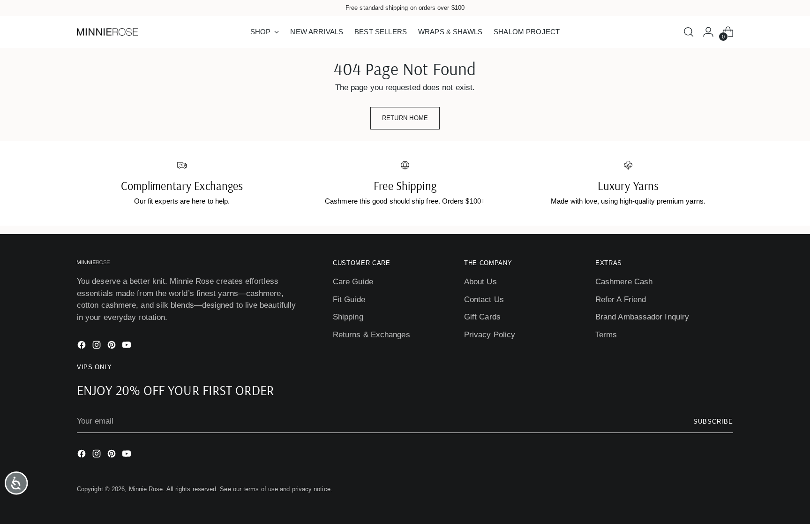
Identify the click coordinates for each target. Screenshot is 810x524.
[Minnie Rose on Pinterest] (112, 346)
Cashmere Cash (623, 281)
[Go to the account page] (708, 32)
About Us (480, 281)
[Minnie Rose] (107, 32)
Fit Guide (349, 299)
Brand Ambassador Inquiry (642, 316)
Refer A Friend (620, 299)
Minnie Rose (146, 489)
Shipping (348, 316)
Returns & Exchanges (371, 334)
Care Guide (353, 281)
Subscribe (713, 421)
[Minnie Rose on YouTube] (127, 346)
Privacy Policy (489, 334)
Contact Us (484, 299)
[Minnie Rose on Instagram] (97, 346)
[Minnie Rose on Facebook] (82, 346)
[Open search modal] (688, 32)
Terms (606, 334)
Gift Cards (482, 316)
